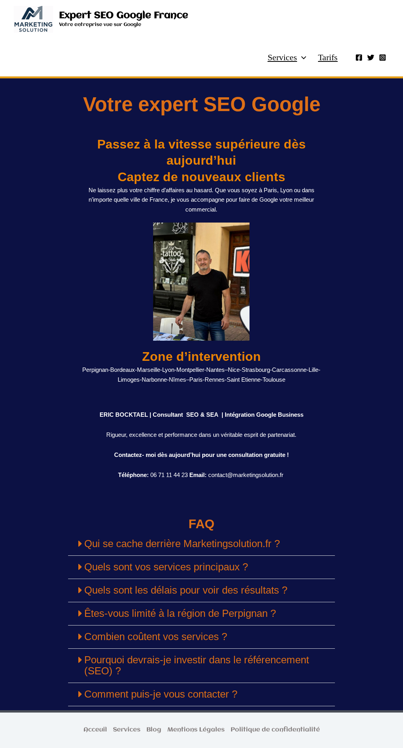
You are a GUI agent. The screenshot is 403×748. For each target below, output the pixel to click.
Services (282, 57)
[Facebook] (358, 57)
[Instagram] (382, 57)
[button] (301, 57)
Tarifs (328, 57)
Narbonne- (155, 379)
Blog (153, 730)
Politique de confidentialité (275, 730)
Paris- (197, 379)
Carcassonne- (290, 369)
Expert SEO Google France (123, 15)
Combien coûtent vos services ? (155, 636)
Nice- (235, 369)
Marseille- (149, 369)
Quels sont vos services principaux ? (166, 567)
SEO (192, 414)
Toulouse (274, 379)
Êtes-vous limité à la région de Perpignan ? (180, 613)
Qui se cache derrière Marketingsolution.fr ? (182, 543)
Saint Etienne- (245, 379)
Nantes (215, 369)
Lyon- (169, 369)
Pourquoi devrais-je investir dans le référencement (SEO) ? (196, 665)
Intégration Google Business (263, 414)
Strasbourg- (257, 369)
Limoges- (130, 379)
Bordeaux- (123, 369)
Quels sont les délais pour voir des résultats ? (185, 590)
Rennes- (216, 379)
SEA (212, 414)
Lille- (314, 369)
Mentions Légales (196, 730)
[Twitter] (370, 57)
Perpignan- (96, 369)
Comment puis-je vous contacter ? (160, 694)
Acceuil (95, 730)
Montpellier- (191, 369)
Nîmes (177, 379)
